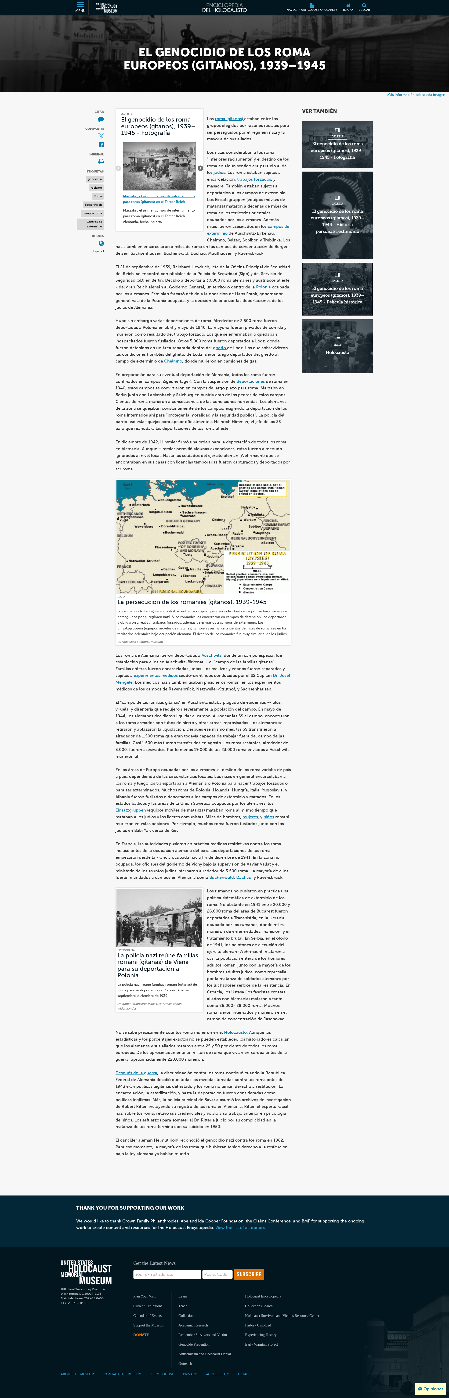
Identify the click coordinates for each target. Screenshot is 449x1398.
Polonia (264, 287)
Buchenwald (221, 877)
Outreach (185, 1364)
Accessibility (217, 1374)
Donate (141, 1335)
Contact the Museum (122, 1374)
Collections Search (259, 1306)
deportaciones (251, 381)
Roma (98, 196)
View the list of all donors (240, 1227)
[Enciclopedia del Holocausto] (225, 8)
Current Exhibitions (147, 1306)
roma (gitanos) (229, 118)
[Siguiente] (200, 168)
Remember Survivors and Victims (203, 1335)
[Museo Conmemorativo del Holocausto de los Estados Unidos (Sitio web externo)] (106, 7)
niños (269, 816)
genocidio (95, 179)
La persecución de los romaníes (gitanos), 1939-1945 (192, 602)
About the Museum (77, 1374)
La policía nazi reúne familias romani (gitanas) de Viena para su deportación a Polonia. (157, 965)
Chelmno (173, 361)
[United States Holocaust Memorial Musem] (86, 1272)
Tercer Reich (93, 204)
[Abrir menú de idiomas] (101, 243)
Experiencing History (261, 1335)
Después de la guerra (136, 1072)
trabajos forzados (254, 179)
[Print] (101, 162)
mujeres (250, 816)
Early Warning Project (261, 1344)
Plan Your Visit (144, 1296)
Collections (186, 1316)
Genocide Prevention (194, 1344)
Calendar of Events (147, 1316)
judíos (219, 172)
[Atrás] (118, 168)
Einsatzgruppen (131, 810)
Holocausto (235, 1032)
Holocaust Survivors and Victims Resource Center (282, 1316)
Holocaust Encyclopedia (263, 1296)
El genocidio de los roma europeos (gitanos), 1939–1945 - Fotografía (158, 126)
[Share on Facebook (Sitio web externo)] (101, 145)
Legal (243, 1374)
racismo (96, 187)
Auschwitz (211, 655)
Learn (182, 1296)
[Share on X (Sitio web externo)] (101, 136)
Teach (182, 1306)
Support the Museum (148, 1325)
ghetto (220, 347)
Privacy (190, 1374)
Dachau (243, 877)
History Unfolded (258, 1325)
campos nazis (92, 213)
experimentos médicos (156, 675)
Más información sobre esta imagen (416, 94)
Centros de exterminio (94, 224)
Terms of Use (162, 1374)
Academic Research (193, 1325)
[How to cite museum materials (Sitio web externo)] (101, 119)
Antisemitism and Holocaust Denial (204, 1354)
